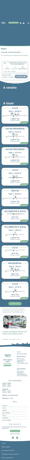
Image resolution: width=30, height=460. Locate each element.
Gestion (4, 410)
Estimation (5, 417)
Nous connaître (6, 420)
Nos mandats (6, 413)
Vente (4, 415)
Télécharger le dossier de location (10, 454)
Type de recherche (7, 75)
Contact (4, 443)
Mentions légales (6, 446)
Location (11, 77)
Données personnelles (7, 457)
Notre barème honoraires (8, 450)
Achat (5, 77)
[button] (28, 23)
